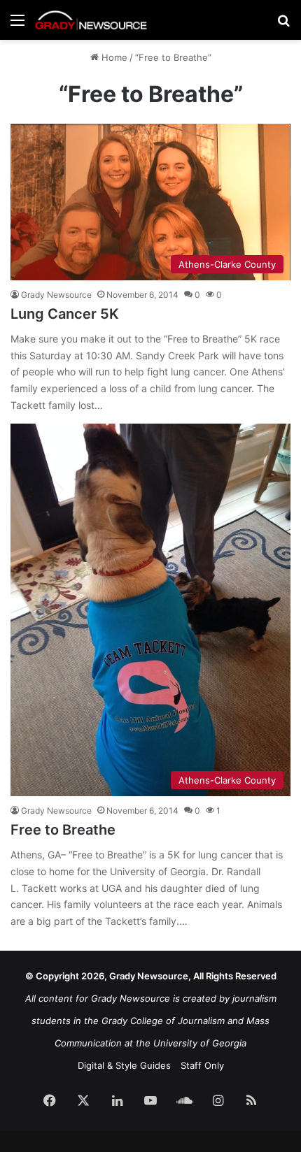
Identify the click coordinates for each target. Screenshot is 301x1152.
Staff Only (202, 1065)
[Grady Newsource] (91, 20)
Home (113, 57)
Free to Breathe (62, 829)
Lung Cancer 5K (64, 313)
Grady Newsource (56, 294)
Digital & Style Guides (124, 1065)
